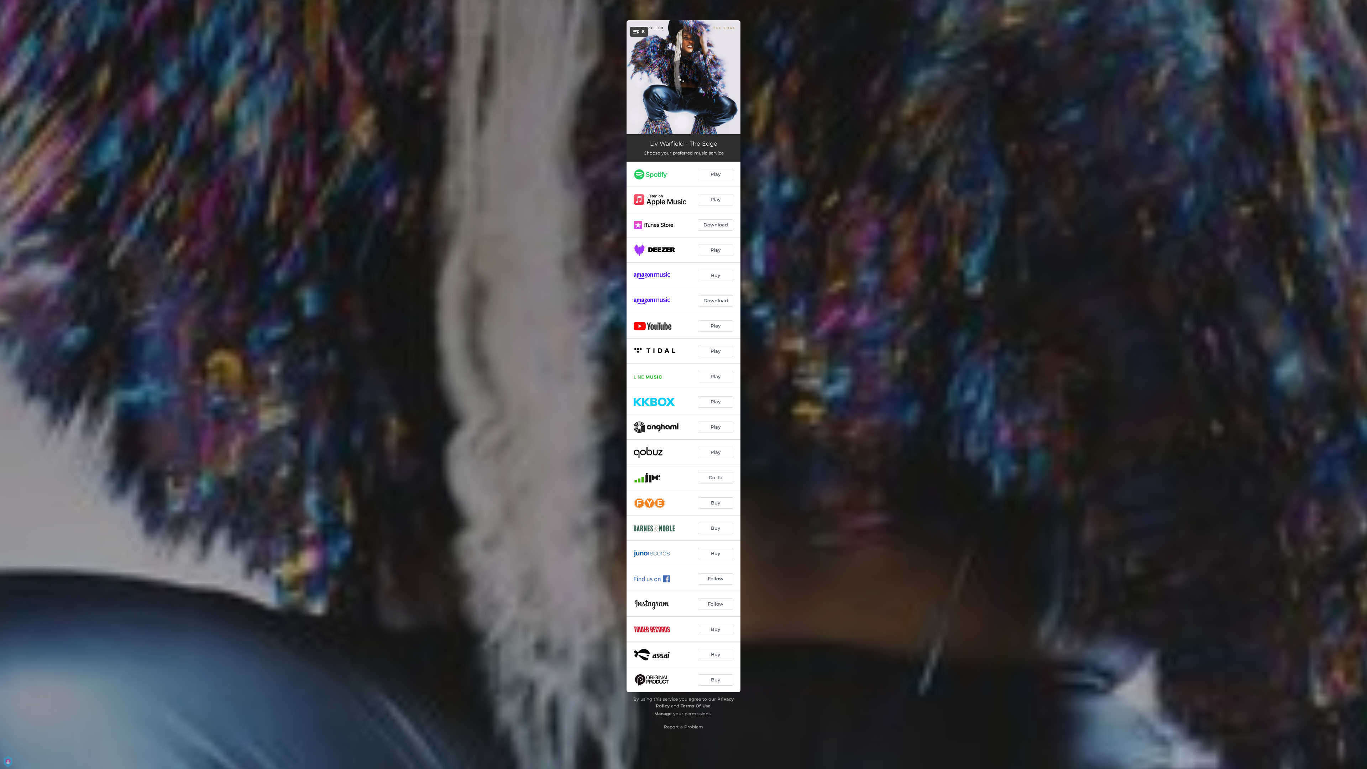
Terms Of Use (696, 705)
